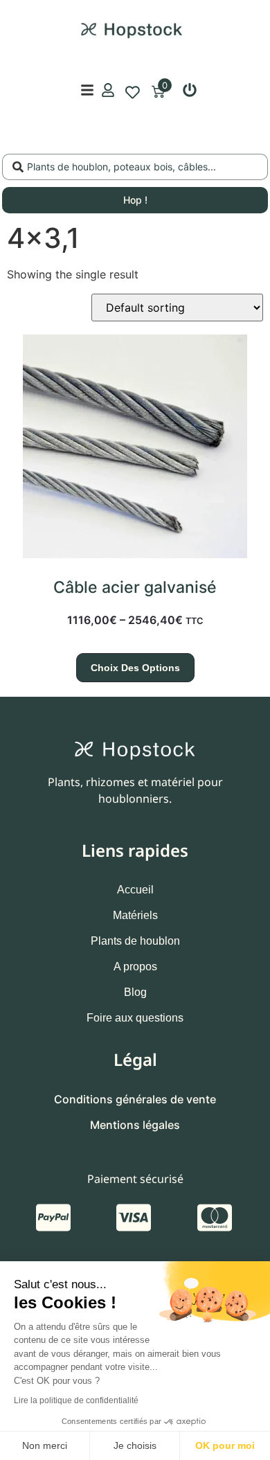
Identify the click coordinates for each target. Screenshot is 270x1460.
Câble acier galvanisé (135, 587)
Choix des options (135, 667)
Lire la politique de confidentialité (76, 1400)
